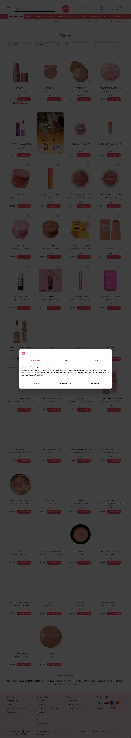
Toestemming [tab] (35, 360)
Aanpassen (64, 383)
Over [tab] (96, 360)
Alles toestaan (95, 383)
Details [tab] (65, 360)
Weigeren (36, 383)
